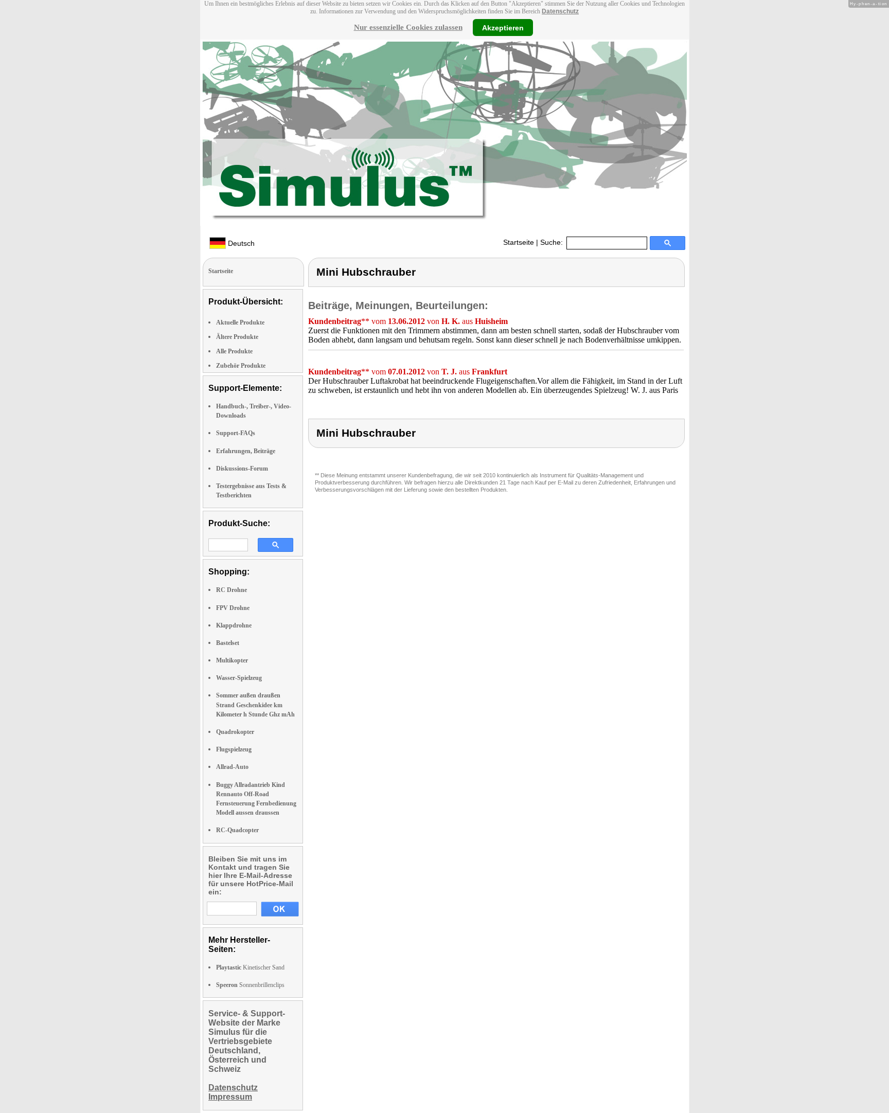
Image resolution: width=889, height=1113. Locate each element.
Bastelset (227, 643)
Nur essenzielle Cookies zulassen (408, 27)
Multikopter (232, 660)
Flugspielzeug (234, 749)
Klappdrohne (234, 625)
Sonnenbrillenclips (250, 985)
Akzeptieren (503, 27)
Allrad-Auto (232, 766)
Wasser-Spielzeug (239, 677)
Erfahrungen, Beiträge (245, 451)
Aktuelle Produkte (240, 322)
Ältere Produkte (237, 336)
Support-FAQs (235, 433)
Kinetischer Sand (250, 967)
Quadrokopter (235, 731)
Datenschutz (560, 11)
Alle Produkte (234, 351)
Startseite (518, 242)
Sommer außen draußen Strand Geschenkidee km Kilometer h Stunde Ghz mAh (255, 704)
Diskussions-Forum (242, 468)
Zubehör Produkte (240, 365)
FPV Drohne (233, 608)
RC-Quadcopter (237, 830)
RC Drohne (231, 590)
